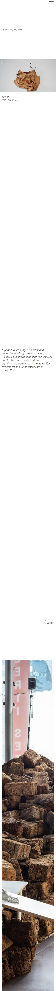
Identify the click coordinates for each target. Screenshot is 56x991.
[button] (51, 89)
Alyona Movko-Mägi (12, 29)
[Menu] (51, 2)
